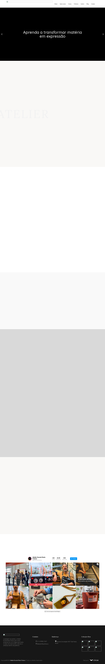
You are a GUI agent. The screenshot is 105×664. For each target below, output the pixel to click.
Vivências (76, 4)
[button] (2, 34)
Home (56, 4)
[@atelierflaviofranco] (29, 558)
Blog (88, 4)
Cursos (69, 4)
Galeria (82, 4)
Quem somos (63, 4)
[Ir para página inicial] (94, 661)
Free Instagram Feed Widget (53, 611)
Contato (93, 4)
